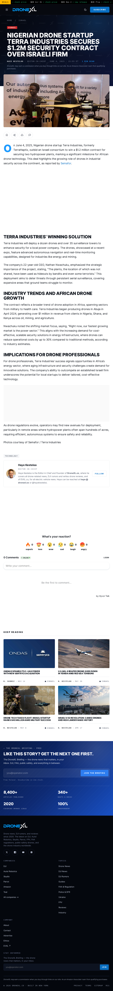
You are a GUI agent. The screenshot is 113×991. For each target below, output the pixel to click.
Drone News (64, 866)
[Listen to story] (22, 135)
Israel (22, 20)
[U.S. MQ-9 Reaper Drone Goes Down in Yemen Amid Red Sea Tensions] (83, 653)
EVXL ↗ (7, 946)
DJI (5, 866)
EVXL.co (25, 479)
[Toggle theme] (85, 9)
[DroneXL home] (24, 9)
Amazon (7, 887)
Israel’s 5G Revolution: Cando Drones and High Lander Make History (79, 719)
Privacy (78, 985)
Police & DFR (64, 892)
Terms (88, 985)
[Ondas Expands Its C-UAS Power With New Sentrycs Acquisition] (29, 653)
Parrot (6, 881)
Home (9, 20)
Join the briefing (94, 773)
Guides (62, 881)
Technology (11, 456)
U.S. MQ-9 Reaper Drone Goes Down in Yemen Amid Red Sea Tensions (77, 672)
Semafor (66, 163)
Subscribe (100, 10)
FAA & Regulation (66, 887)
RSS (107, 985)
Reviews (62, 907)
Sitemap (98, 985)
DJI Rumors (64, 876)
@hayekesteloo (39, 482)
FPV (60, 902)
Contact (7, 930)
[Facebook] (15, 852)
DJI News (63, 871)
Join (104, 967)
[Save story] (7, 135)
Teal (5, 892)
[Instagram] (31, 852)
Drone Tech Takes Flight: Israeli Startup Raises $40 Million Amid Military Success (27, 719)
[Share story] (14, 135)
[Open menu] (7, 9)
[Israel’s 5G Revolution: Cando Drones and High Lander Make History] (83, 700)
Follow (99, 474)
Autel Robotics (10, 871)
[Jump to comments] (29, 135)
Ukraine (62, 897)
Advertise (8, 935)
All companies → (11, 897)
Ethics (6, 941)
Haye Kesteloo (27, 465)
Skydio (7, 876)
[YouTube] (23, 852)
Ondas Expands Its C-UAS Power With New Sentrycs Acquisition (22, 672)
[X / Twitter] (7, 852)
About (6, 925)
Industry (62, 912)
